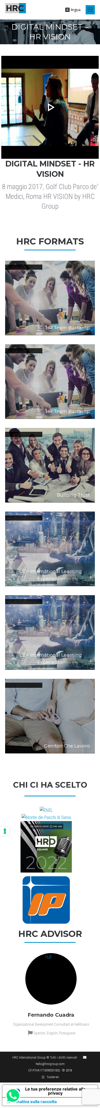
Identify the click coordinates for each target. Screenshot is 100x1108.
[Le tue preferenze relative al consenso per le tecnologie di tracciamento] (5, 831)
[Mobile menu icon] (90, 9)
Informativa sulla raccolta (31, 1101)
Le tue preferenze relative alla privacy (55, 1091)
